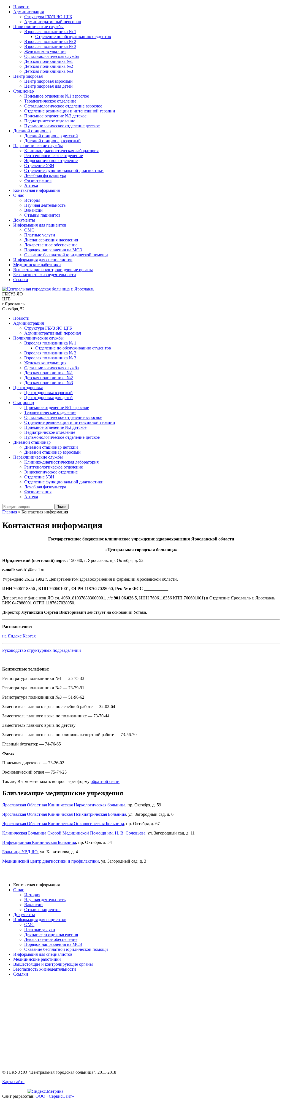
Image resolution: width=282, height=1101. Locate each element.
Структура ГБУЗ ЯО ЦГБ (48, 16)
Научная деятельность (45, 205)
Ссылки (20, 279)
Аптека (31, 185)
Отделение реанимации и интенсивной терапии (69, 111)
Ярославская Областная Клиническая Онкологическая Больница (63, 823)
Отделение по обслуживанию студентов (73, 36)
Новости (21, 6)
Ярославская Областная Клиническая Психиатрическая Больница (64, 814)
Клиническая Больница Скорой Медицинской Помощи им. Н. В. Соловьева (73, 833)
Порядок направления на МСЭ (53, 249)
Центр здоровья (28, 76)
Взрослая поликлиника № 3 (50, 46)
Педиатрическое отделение (49, 121)
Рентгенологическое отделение (53, 155)
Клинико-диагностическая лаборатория (61, 150)
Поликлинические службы (38, 26)
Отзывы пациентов (42, 215)
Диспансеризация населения (51, 240)
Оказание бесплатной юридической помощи (66, 254)
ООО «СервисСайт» (55, 1096)
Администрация (28, 11)
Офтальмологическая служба (51, 56)
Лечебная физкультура (45, 175)
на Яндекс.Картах (19, 636)
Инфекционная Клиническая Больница (39, 842)
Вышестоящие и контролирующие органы (53, 269)
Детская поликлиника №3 (48, 71)
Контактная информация (36, 190)
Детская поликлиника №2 (48, 66)
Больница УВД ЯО (20, 851)
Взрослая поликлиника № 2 (50, 41)
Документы (24, 220)
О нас (18, 195)
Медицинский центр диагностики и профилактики (50, 861)
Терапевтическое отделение (50, 101)
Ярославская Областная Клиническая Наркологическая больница (63, 805)
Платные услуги (39, 235)
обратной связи (105, 781)
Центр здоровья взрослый (48, 81)
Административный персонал (52, 21)
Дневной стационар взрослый (52, 140)
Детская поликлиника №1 (48, 61)
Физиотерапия (37, 180)
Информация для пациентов (39, 225)
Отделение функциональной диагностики (64, 170)
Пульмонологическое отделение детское (62, 125)
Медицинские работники (37, 264)
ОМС (29, 230)
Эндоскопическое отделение (51, 160)
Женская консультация (45, 51)
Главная (9, 512)
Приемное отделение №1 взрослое (56, 96)
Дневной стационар (32, 130)
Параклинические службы (38, 145)
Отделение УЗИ (39, 165)
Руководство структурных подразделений (41, 650)
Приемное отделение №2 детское (55, 116)
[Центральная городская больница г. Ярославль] (48, 289)
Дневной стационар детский (51, 135)
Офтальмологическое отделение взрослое (63, 106)
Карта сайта (13, 1081)
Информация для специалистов (42, 259)
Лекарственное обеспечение (50, 245)
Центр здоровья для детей (48, 86)
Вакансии (33, 210)
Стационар (23, 91)
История (32, 200)
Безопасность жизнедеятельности (44, 274)
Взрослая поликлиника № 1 (50, 31)
